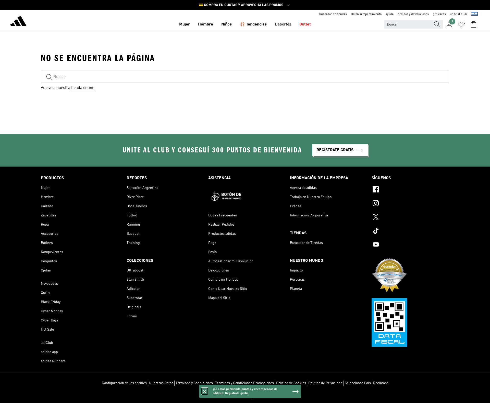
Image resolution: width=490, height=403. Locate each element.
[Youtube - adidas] (410, 245)
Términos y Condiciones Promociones (244, 383)
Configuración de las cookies (124, 383)
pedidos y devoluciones (413, 14)
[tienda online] (18, 22)
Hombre (205, 24)
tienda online (82, 88)
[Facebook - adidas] (410, 190)
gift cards (439, 14)
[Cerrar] (205, 391)
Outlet (305, 24)
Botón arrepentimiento (366, 14)
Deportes (283, 24)
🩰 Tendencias (253, 24)
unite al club (458, 14)
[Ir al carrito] (474, 24)
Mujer (184, 24)
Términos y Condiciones (194, 383)
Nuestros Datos (161, 383)
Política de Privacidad (325, 383)
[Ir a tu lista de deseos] (461, 24)
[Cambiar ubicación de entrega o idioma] (474, 14)
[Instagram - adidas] (410, 204)
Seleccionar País (358, 383)
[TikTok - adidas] (410, 231)
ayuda (390, 14)
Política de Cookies (291, 383)
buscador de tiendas (333, 14)
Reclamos (380, 383)
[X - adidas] (410, 218)
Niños (226, 24)
